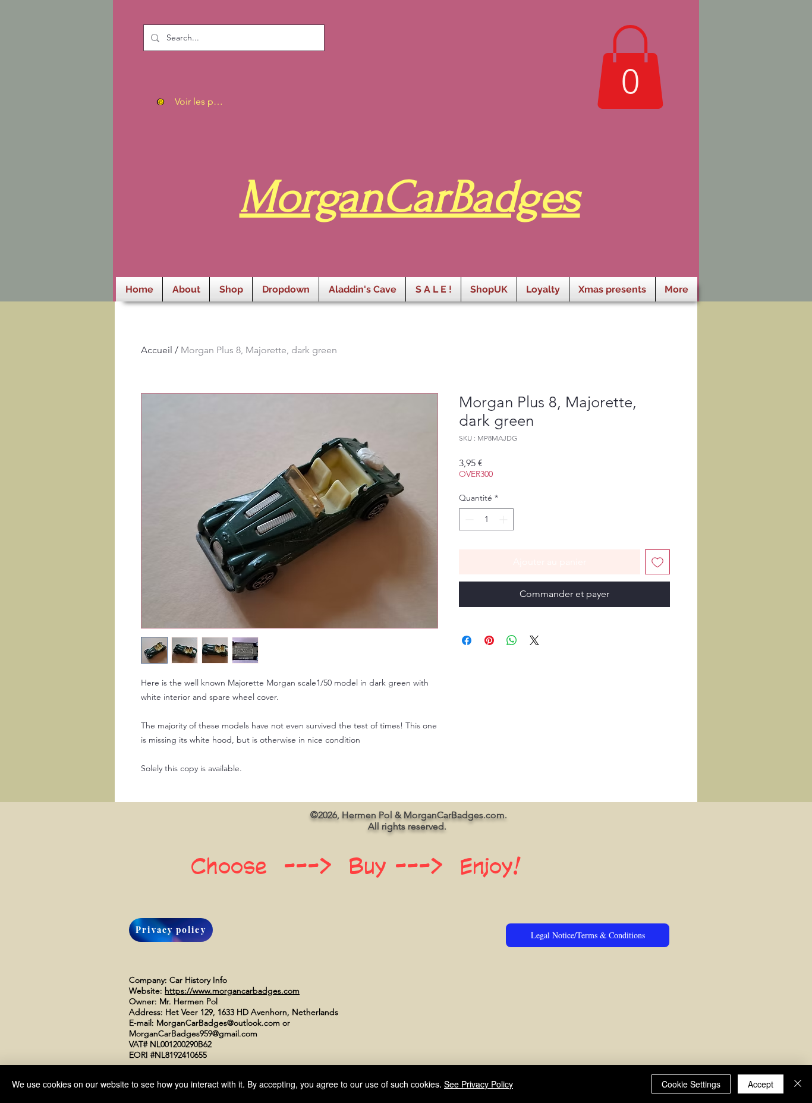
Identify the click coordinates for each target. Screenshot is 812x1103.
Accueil (156, 350)
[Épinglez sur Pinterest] (489, 640)
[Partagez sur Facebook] (466, 640)
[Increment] (504, 519)
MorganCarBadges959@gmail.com (193, 1033)
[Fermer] (798, 1083)
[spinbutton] (486, 519)
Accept (760, 1084)
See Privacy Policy (478, 1084)
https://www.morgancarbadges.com (232, 990)
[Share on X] (534, 640)
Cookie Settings (691, 1084)
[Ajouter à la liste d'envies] (657, 561)
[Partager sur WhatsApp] (512, 640)
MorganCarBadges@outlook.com (218, 1022)
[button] (630, 67)
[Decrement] (468, 519)
